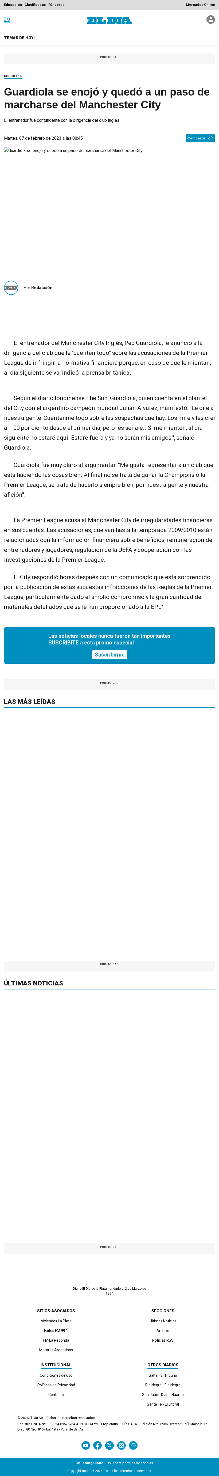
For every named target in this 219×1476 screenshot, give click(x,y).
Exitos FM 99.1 (56, 1331)
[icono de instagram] (121, 1445)
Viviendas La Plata (56, 1321)
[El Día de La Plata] (109, 20)
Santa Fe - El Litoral (163, 1404)
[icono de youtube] (85, 1445)
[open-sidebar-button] (7, 20)
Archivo (163, 1331)
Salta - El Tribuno (163, 1375)
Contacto (56, 1394)
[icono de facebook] (97, 1445)
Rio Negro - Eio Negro (163, 1385)
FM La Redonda (56, 1340)
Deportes (13, 76)
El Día (33, 1418)
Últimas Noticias (163, 1321)
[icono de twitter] (109, 1445)
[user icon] (210, 22)
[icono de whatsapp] (133, 1445)
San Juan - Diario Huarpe (163, 1394)
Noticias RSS (163, 1340)
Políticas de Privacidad (56, 1385)
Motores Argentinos (56, 1350)
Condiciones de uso (56, 1375)
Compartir (196, 138)
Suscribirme (109, 654)
